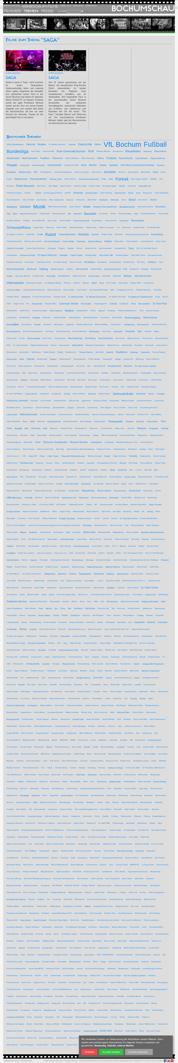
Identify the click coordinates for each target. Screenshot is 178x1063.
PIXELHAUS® (26, 1061)
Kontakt (78, 6)
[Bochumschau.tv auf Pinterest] (172, 1060)
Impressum (138, 1061)
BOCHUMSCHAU (143, 8)
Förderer (91, 6)
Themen (31, 11)
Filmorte (12, 11)
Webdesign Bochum (12, 1061)
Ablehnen (89, 1052)
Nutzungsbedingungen (123, 1061)
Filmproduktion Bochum (53, 1061)
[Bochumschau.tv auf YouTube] (168, 1060)
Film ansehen (13, 73)
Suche (61, 11)
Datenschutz (108, 1061)
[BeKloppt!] (148, 24)
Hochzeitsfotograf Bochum (90, 1061)
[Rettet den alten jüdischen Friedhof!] (23, 24)
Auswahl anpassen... (138, 1052)
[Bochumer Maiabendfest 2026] (65, 24)
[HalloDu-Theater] (44, 24)
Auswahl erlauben (111, 1052)
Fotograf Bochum (71, 1061)
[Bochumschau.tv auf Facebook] (165, 1060)
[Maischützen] (86, 24)
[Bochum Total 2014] (127, 24)
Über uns (65, 6)
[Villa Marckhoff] (107, 24)
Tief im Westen (12, 6)
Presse (47, 11)
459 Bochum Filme (40, 6)
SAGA (11, 77)
